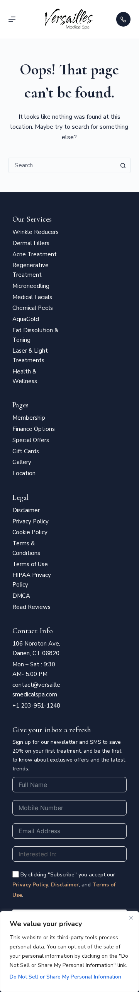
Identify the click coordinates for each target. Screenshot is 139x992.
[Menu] (11, 19)
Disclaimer (65, 884)
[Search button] (122, 165)
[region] (69, 951)
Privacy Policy (30, 884)
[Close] (131, 917)
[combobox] (62, 165)
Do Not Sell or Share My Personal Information (65, 976)
